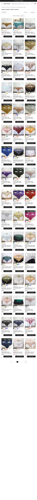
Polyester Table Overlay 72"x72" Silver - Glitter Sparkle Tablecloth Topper (30, 267)
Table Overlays (13, 7)
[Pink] (30, 50)
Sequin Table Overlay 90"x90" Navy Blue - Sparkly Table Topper (18, 331)
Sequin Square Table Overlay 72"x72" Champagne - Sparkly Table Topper (30, 54)
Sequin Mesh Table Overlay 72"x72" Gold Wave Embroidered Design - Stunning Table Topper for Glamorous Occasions (30, 289)
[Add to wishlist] (11, 19)
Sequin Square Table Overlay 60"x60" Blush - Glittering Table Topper (29, 310)
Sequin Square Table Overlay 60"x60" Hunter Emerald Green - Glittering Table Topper (18, 310)
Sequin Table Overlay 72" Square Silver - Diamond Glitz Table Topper (6, 246)
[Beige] (3, 136)
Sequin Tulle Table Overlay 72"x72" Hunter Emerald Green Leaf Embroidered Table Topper (6, 267)
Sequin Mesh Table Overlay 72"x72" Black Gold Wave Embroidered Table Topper (30, 97)
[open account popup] (31, 3)
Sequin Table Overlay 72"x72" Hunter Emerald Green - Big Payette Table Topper (18, 246)
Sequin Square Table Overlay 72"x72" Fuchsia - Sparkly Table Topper (29, 225)
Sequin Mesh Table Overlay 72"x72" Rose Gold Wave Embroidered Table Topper (18, 267)
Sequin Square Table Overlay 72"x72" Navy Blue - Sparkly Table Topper (6, 353)
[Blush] (6, 29)
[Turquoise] (13, 29)
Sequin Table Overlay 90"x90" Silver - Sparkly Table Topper (17, 54)
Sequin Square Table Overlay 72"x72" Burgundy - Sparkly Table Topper (18, 139)
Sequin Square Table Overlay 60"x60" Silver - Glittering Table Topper (5, 225)
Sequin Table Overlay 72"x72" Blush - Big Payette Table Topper (18, 97)
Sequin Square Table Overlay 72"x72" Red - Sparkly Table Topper (29, 203)
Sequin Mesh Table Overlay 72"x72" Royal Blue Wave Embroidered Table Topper (18, 161)
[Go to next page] (26, 362)
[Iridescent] (1, 93)
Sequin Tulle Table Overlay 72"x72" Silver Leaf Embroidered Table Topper (18, 75)
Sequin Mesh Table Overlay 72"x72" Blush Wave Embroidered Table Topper (6, 310)
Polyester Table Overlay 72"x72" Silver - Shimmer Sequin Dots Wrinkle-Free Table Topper (18, 353)
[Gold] (1, 29)
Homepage (3, 7)
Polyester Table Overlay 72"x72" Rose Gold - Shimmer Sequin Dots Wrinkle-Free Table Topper (6, 139)
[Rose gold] (29, 50)
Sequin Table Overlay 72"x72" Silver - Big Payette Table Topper (30, 33)
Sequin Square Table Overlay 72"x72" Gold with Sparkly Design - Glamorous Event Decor (6, 118)
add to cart (8, 36)
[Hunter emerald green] (3, 50)
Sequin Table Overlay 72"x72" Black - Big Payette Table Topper (6, 75)
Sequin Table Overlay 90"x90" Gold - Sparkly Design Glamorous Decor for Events (18, 118)
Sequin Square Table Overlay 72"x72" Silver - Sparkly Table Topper (29, 118)
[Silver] (25, 29)
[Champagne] (4, 29)
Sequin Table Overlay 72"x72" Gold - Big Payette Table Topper (6, 33)
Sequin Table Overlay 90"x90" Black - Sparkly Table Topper (5, 331)
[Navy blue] (18, 50)
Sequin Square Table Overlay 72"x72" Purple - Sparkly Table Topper (17, 203)
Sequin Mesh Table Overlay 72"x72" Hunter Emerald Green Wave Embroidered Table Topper (6, 289)
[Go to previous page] (11, 362)
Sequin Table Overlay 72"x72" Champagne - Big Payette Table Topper (6, 203)
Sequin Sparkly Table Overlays (21, 7)
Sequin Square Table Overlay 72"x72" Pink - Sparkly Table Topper (29, 331)
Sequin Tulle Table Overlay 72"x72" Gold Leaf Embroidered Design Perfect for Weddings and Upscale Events (6, 54)
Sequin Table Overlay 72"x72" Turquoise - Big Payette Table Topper (17, 33)
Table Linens (8, 7)
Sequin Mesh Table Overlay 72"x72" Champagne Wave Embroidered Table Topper (30, 246)
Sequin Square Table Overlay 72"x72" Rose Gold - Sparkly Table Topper (30, 75)
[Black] (1, 72)
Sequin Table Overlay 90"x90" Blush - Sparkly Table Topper (29, 182)
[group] (18, 0)
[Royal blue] (1, 157)
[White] (3, 29)
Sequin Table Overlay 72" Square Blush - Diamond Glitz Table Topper (29, 353)
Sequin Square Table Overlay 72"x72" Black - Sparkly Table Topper (17, 182)
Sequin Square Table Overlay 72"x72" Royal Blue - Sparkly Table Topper (6, 161)
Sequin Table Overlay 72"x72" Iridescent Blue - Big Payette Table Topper (6, 97)
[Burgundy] (13, 136)
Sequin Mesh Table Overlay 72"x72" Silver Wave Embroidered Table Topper (18, 288)
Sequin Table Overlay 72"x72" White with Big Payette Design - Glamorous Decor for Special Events (30, 161)
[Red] (27, 50)
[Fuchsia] (25, 221)
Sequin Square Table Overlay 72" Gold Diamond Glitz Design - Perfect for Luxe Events (18, 225)
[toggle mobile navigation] (2, 3)
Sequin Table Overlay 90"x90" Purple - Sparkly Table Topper (6, 182)
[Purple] (17, 50)
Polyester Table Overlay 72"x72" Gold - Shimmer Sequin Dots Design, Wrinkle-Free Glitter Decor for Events (30, 139)
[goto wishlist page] (33, 3)
